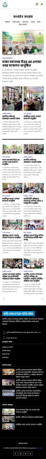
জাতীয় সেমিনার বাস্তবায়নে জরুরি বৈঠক (11, 117)
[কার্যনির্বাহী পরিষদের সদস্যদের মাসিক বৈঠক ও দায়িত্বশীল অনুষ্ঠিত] (34, 188)
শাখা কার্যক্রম (7, 58)
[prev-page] (4, 299)
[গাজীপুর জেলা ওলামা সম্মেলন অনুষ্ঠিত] (34, 98)
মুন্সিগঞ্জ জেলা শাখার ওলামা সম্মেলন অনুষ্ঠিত (11, 236)
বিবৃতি (38, 22)
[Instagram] (20, 454)
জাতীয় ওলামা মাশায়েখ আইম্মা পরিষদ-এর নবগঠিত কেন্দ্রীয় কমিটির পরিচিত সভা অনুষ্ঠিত (33, 278)
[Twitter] (25, 454)
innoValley (39, 448)
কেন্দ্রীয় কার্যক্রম (16, 22)
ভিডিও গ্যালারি (22, 25)
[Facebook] (15, 454)
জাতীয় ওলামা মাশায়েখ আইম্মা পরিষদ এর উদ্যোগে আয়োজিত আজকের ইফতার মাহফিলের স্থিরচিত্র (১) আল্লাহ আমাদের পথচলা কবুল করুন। (29, 373)
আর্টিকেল (7, 22)
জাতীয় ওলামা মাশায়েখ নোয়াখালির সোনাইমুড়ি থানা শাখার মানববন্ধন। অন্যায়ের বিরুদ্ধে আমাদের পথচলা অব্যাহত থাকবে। (28, 394)
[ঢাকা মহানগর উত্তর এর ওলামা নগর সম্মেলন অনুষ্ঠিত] (23, 42)
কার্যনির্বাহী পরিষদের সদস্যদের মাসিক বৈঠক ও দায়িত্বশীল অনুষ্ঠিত (33, 201)
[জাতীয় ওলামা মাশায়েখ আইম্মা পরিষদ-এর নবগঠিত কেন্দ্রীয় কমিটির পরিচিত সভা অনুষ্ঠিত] (34, 264)
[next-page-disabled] (42, 299)
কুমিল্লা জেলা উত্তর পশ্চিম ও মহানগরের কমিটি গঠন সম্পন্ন (33, 238)
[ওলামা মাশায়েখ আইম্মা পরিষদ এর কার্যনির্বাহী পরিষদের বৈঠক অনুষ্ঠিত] (12, 264)
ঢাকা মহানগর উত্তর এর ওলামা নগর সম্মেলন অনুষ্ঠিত (21, 63)
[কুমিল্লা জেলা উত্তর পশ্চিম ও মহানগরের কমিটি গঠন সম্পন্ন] (34, 225)
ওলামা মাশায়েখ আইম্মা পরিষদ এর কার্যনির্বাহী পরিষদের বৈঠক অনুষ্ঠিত (11, 276)
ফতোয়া (33, 22)
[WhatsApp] (30, 454)
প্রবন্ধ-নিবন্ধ (25, 22)
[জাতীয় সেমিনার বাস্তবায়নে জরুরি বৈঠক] (12, 98)
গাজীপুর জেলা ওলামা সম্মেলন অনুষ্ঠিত (32, 117)
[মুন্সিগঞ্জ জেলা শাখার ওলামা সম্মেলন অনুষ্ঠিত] (12, 225)
